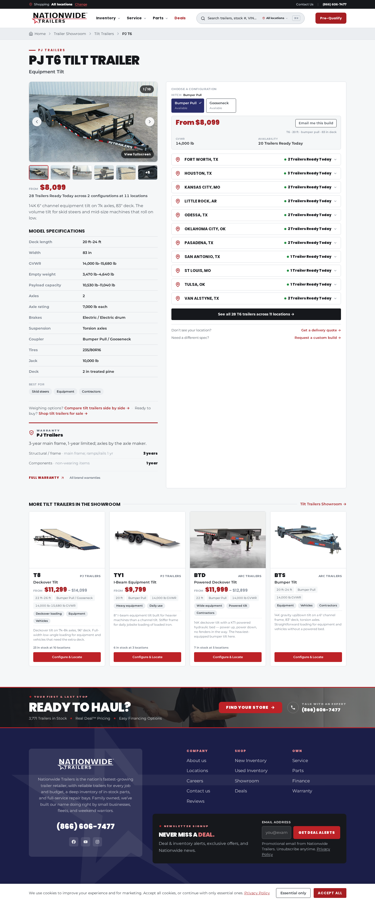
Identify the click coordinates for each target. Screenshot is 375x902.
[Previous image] (36, 121)
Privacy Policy (257, 893)
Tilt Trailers (104, 33)
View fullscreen (137, 154)
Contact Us (304, 4)
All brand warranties (85, 478)
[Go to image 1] (39, 172)
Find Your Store (250, 707)
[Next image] (149, 121)
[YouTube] (85, 841)
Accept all (330, 893)
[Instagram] (97, 841)
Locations (197, 770)
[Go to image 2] (60, 172)
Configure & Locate (67, 657)
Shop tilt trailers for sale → (63, 413)
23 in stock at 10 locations (51, 647)
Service (134, 18)
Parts (158, 18)
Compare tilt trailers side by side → (97, 408)
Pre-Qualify (331, 18)
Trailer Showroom (70, 33)
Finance (301, 780)
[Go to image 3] (82, 172)
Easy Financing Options (140, 718)
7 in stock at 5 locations (211, 647)
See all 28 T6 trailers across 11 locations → (256, 314)
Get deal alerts (316, 832)
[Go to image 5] (126, 172)
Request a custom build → (318, 338)
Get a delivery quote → (321, 330)
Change (81, 4)
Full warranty (44, 477)
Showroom (247, 780)
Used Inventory (251, 770)
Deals (180, 18)
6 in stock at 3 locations (131, 647)
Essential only (293, 893)
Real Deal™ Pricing (93, 718)
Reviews (195, 801)
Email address (276, 822)
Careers (195, 780)
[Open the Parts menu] (166, 18)
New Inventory (250, 760)
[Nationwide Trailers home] (59, 18)
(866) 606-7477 (334, 4)
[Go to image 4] (104, 172)
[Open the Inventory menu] (119, 18)
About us (196, 760)
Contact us (198, 790)
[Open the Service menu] (145, 18)
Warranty (302, 790)
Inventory (106, 18)
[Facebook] (73, 841)
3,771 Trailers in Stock (48, 718)
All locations (275, 18)
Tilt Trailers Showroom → (323, 504)
